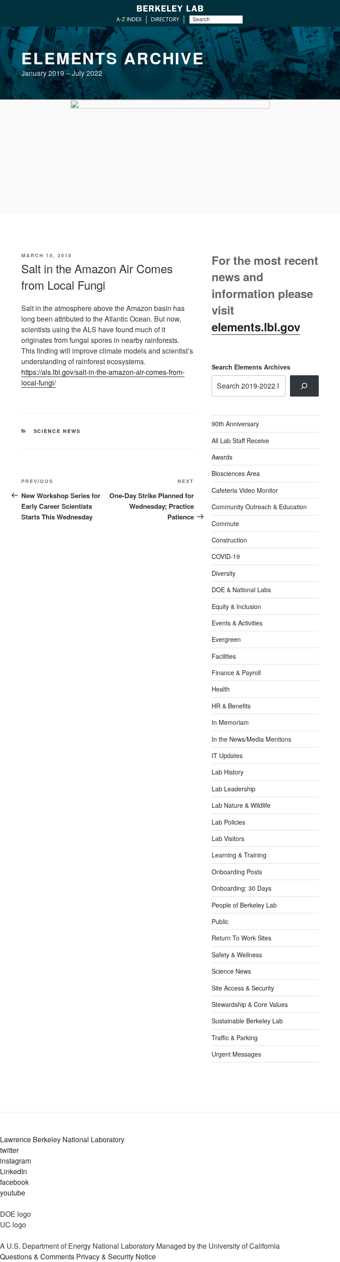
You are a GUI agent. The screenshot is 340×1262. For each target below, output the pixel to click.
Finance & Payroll (236, 672)
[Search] (304, 386)
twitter (9, 1150)
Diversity (224, 573)
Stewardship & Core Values (250, 1004)
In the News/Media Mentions (251, 739)
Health (221, 688)
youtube (12, 1192)
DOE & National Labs (241, 589)
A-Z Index (129, 19)
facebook (14, 1182)
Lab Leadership (233, 788)
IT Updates (227, 755)
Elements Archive (113, 57)
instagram (15, 1161)
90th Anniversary (235, 423)
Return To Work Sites (241, 937)
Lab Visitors (228, 838)
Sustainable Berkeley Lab (247, 1020)
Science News (57, 431)
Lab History (227, 771)
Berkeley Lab (170, 8)
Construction (229, 539)
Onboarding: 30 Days (241, 888)
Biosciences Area (236, 473)
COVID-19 (226, 556)
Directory (165, 19)
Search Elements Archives (251, 366)
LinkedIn (13, 1171)
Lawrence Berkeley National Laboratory (62, 1139)
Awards (222, 456)
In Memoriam (230, 722)
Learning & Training (239, 854)
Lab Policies (228, 822)
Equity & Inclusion (236, 606)
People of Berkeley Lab (244, 904)
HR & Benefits (231, 705)
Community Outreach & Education (259, 506)
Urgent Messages (236, 1054)
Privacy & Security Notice (116, 1256)
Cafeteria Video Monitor (245, 490)
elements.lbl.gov (256, 326)
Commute (225, 523)
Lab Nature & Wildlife (241, 805)
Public (220, 921)
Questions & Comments (37, 1256)
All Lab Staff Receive (240, 440)
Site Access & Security (243, 987)
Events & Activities (237, 622)
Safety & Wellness (237, 954)
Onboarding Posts (237, 871)
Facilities (224, 656)
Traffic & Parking (235, 1037)
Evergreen (226, 639)
